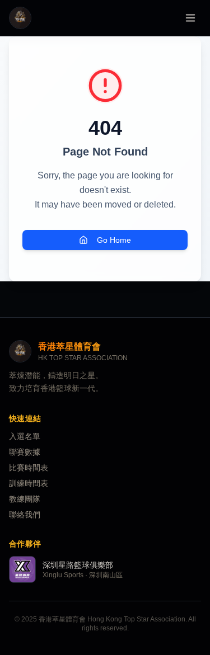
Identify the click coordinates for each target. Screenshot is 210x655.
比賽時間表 (28, 467)
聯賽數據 (24, 451)
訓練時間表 (28, 483)
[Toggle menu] (190, 18)
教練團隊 (24, 498)
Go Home (114, 239)
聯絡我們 (24, 514)
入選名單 (24, 436)
